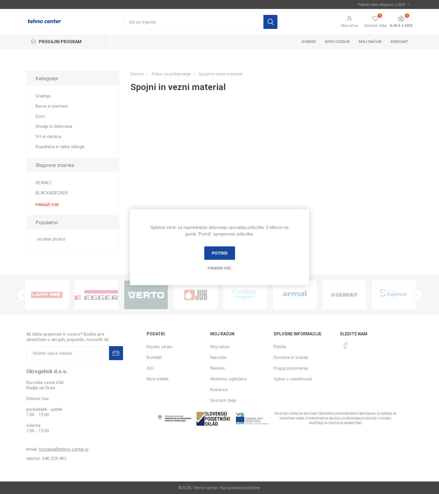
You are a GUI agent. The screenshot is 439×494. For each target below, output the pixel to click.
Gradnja (43, 96)
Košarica (219, 389)
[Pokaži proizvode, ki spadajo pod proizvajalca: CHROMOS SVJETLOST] (394, 295)
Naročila (218, 357)
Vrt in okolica (48, 136)
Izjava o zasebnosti (293, 379)
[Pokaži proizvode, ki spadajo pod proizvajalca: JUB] (195, 295)
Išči (270, 22)
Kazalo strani (159, 346)
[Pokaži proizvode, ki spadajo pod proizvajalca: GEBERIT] (344, 295)
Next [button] (416, 295)
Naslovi (217, 368)
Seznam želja (223, 400)
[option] (47, 295)
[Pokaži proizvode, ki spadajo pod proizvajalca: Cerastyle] (245, 295)
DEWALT (44, 182)
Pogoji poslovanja (291, 368)
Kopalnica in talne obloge (60, 146)
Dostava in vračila (291, 357)
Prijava (116, 353)
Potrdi (220, 253)
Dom (40, 116)
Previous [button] (23, 295)
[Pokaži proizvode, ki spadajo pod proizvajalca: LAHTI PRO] (47, 295)
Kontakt (399, 41)
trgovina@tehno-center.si (63, 449)
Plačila (280, 346)
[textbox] (193, 22)
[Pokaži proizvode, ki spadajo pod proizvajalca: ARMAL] (295, 295)
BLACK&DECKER (52, 193)
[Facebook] (345, 345)
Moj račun (349, 25)
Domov (309, 41)
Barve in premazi (52, 106)
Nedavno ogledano (228, 379)
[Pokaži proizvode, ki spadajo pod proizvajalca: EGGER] (96, 295)
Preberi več (219, 268)
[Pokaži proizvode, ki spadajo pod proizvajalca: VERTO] (146, 295)
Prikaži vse (47, 204)
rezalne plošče (51, 239)
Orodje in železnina (54, 126)
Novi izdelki (337, 41)
